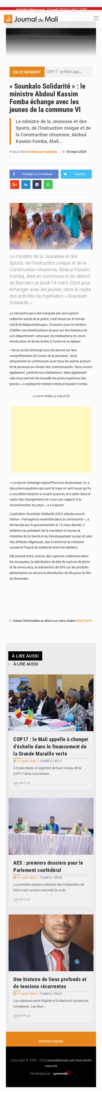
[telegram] (37, 184)
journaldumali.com (61, 1060)
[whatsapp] (48, 184)
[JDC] (31, 19)
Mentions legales (51, 1041)
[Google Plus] (14, 184)
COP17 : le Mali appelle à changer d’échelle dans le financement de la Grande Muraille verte (50, 746)
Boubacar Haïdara (42, 152)
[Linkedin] (25, 184)
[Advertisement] (51, 439)
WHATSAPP (84, 620)
